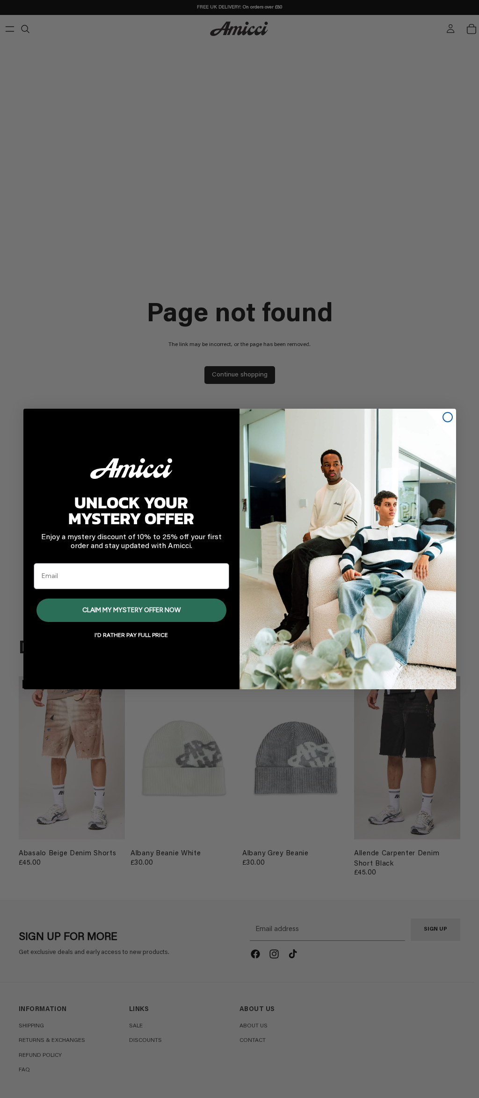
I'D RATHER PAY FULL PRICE (131, 635)
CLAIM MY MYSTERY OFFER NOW (131, 610)
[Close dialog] (447, 417)
